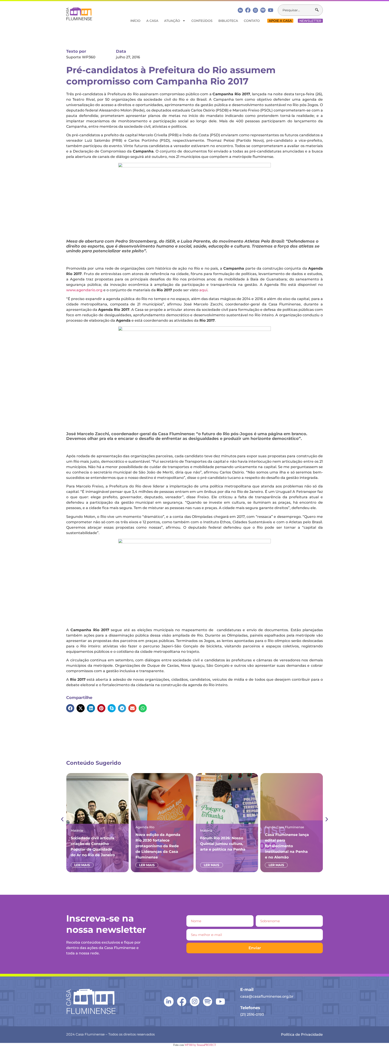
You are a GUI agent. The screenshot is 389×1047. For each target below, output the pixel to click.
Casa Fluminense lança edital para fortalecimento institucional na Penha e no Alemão (287, 846)
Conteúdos (202, 21)
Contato (252, 21)
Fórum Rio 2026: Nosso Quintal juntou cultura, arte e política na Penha (222, 843)
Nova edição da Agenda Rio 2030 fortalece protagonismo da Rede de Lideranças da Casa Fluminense (158, 846)
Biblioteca (228, 21)
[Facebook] (248, 10)
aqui (203, 290)
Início (135, 21)
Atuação (172, 21)
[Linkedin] (240, 10)
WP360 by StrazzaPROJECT (200, 1045)
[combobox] (296, 10)
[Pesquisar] (319, 10)
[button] (70, 708)
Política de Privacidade (302, 1034)
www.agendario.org (84, 290)
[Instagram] (255, 10)
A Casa (152, 21)
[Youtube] (270, 10)
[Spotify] (263, 10)
